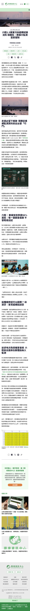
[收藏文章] (8, 57)
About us (5, 579)
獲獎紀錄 (15, 584)
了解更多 (10, 608)
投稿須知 (24, 581)
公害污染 (20, 54)
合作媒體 (15, 581)
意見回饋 (24, 584)
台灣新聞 (17, 43)
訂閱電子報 (10, 572)
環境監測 (6, 51)
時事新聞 (12, 43)
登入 (28, 4)
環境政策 (14, 54)
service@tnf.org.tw (17, 596)
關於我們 (24, 577)
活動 (15, 577)
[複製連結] (21, 57)
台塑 (18, 51)
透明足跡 (26, 447)
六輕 (8, 54)
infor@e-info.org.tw (17, 598)
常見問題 (5, 581)
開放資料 (12, 51)
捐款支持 (19, 572)
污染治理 (24, 51)
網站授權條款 (24, 579)
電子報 (21, 4)
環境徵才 (5, 577)
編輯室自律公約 (15, 579)
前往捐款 (15, 485)
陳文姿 (16, 45)
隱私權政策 (5, 584)
